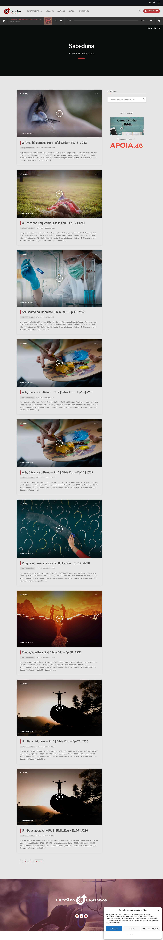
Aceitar (114, 929)
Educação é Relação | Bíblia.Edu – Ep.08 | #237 (51, 652)
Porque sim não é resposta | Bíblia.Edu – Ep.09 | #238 (56, 563)
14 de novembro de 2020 (45, 657)
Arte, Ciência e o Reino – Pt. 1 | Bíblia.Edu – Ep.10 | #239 (57, 472)
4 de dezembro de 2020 (45, 397)
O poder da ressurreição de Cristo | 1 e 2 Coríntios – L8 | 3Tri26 (34, 20)
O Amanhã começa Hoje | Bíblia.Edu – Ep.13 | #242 (54, 143)
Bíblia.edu (24, 94)
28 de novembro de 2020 (45, 478)
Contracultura (34, 11)
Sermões (50, 11)
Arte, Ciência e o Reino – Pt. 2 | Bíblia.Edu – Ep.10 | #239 (57, 392)
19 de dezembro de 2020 (45, 148)
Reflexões (84, 11)
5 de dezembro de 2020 (45, 317)
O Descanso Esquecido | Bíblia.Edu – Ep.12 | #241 (53, 223)
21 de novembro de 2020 (45, 568)
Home (150, 28)
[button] (158, 910)
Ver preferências (150, 929)
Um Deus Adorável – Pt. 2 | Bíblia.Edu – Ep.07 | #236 (55, 741)
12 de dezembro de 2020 (45, 228)
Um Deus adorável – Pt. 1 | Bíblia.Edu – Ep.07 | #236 (55, 830)
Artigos (61, 11)
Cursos (72, 11)
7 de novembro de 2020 (45, 747)
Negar (132, 929)
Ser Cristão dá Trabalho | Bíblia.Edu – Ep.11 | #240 (53, 312)
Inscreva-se (151, 11)
